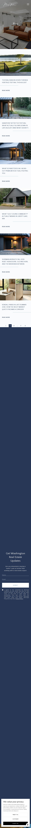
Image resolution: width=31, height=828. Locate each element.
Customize (15, 819)
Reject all (15, 814)
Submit (15, 585)
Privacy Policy (19, 598)
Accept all (15, 823)
